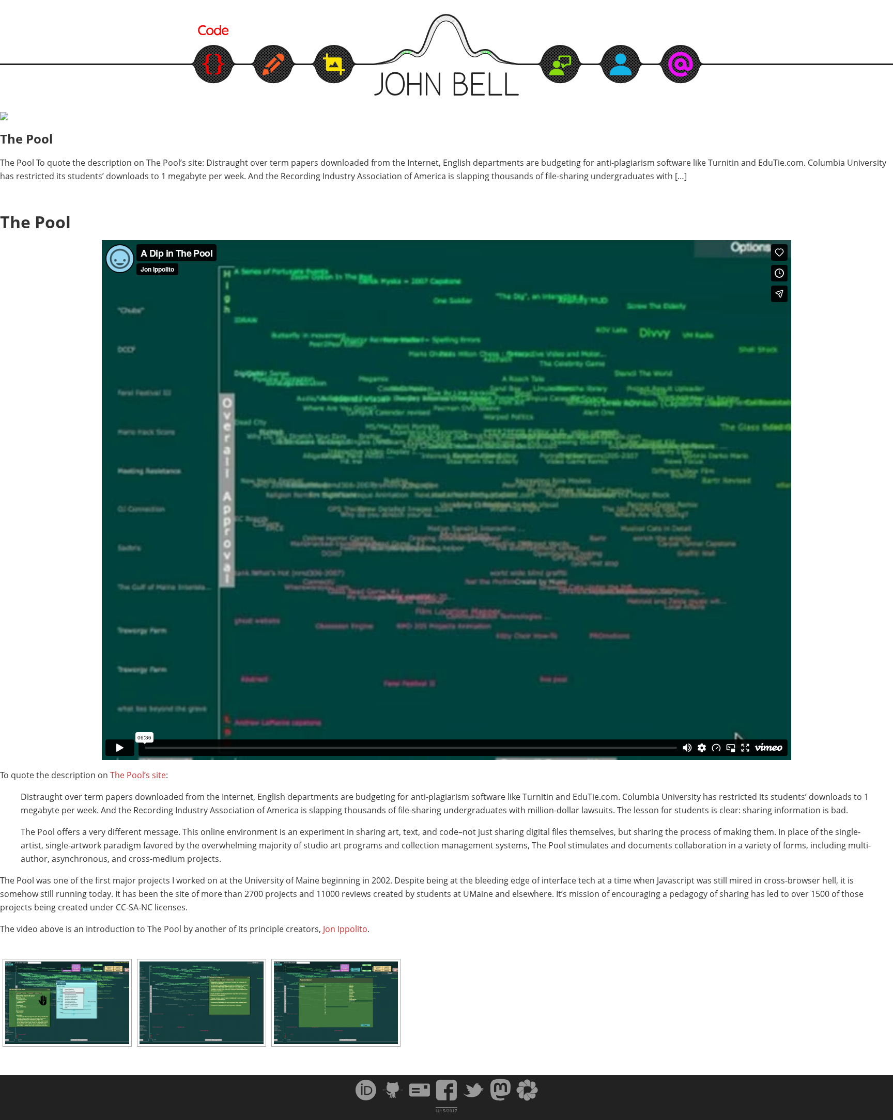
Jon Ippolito (345, 929)
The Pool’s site (138, 775)
